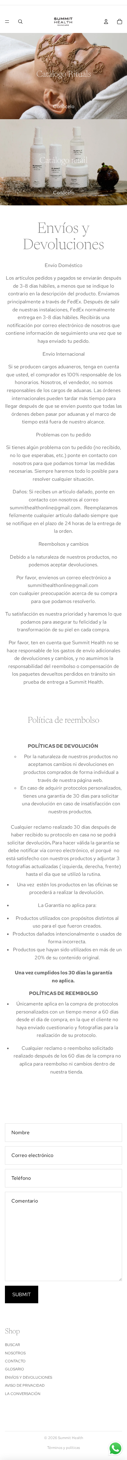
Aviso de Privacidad (25, 1385)
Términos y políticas (63, 1447)
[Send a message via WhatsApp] (115, 1448)
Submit (21, 1294)
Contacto (15, 1361)
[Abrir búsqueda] (20, 21)
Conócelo (63, 106)
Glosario (14, 1369)
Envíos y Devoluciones (28, 1377)
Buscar (12, 1344)
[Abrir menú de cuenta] (106, 21)
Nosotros (15, 1353)
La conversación (22, 1393)
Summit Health (70, 1437)
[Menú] (7, 21)
